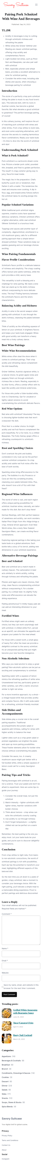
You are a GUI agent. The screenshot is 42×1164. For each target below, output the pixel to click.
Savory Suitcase (12, 1118)
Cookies (7, 1077)
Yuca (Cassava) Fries (23, 1022)
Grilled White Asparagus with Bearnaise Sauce (25, 1011)
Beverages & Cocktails (13, 1060)
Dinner (7, 1086)
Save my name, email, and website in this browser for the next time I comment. (21, 986)
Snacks (7, 1098)
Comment (7, 914)
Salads (6, 1090)
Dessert (7, 1081)
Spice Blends (9, 1106)
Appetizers (8, 1056)
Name (5, 948)
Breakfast (7, 1065)
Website (5, 973)
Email (5, 960)
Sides (6, 1094)
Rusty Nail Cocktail (22, 1035)
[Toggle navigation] (36, 4)
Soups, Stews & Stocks (13, 1102)
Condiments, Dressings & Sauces (18, 1073)
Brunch (6, 1069)
